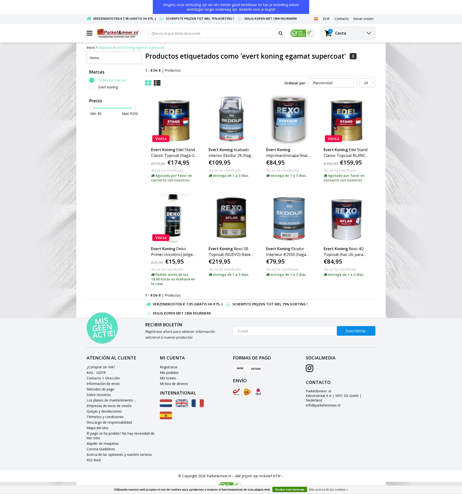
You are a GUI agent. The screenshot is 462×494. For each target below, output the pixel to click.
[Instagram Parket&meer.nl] (309, 370)
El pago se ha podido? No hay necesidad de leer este (120, 435)
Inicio (91, 47)
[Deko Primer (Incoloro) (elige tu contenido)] (174, 218)
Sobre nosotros (99, 394)
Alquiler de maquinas (103, 443)
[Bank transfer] (240, 368)
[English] (182, 405)
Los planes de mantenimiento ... (111, 400)
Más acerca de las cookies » (328, 489)
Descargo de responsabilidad (109, 422)
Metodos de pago (101, 389)
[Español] (316, 18)
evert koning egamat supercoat (140, 47)
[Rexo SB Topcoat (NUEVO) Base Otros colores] (231, 218)
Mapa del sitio (98, 428)
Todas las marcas (112, 80)
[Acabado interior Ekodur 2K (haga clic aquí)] (231, 119)
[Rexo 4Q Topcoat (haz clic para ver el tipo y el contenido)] (346, 218)
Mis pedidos (169, 372)
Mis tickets (168, 378)
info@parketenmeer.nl (323, 405)
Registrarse (168, 367)
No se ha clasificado (167, 170)
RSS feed (94, 460)
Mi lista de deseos (174, 383)
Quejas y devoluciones (104, 411)
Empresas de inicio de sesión (109, 405)
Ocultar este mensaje (289, 489)
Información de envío (103, 383)
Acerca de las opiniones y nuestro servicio (119, 454)
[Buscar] (280, 33)
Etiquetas (105, 47)
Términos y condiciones (105, 416)
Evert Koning (108, 87)
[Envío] (236, 391)
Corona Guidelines (101, 449)
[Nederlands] (166, 405)
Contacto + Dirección (103, 378)
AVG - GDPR (96, 372)
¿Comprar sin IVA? (101, 367)
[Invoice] (256, 368)
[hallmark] (302, 33)
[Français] (198, 405)
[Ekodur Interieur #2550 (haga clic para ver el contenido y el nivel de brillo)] (289, 218)
